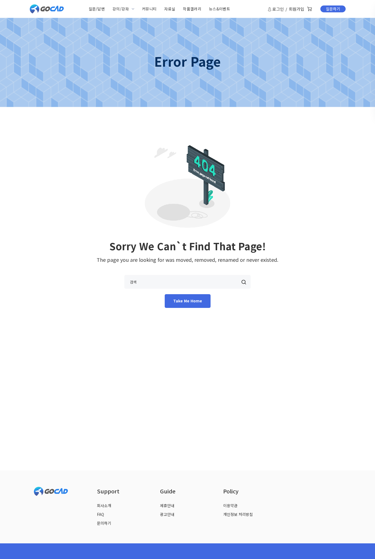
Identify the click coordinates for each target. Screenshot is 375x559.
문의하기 (104, 523)
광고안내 (167, 514)
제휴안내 (167, 505)
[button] (309, 9)
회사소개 (104, 505)
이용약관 (230, 505)
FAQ (100, 514)
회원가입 (296, 9)
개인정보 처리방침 (238, 514)
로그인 (278, 9)
